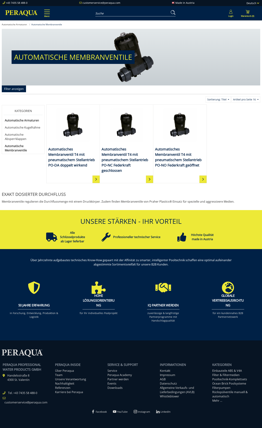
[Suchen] (172, 12)
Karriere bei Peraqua (69, 392)
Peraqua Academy (119, 375)
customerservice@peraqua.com (101, 2)
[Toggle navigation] (46, 11)
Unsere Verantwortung (70, 379)
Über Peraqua (64, 371)
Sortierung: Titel (217, 99)
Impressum (167, 375)
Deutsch (251, 3)
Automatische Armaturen (22, 120)
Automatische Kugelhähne (22, 127)
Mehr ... (217, 401)
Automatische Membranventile (16, 148)
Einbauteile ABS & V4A (227, 371)
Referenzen (62, 388)
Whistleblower (169, 396)
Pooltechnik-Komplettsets (229, 379)
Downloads (115, 388)
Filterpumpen (221, 388)
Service (112, 371)
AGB (163, 379)
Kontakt (165, 371)
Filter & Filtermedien (226, 375)
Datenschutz (168, 383)
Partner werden (118, 379)
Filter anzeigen (14, 89)
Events (111, 383)
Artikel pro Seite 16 (244, 99)
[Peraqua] (21, 13)
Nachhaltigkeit (64, 383)
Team (59, 375)
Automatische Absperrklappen (15, 137)
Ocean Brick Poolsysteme (229, 383)
